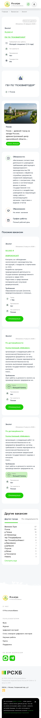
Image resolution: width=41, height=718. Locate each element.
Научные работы (9, 637)
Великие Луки (11, 526)
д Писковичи (10, 554)
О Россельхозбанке (10, 610)
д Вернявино (10, 543)
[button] (34, 4)
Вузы (5, 623)
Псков (7, 529)
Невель (8, 556)
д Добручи (9, 546)
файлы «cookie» (17, 701)
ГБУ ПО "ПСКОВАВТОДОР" (20, 85)
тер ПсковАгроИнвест (14, 540)
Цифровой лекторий (10, 630)
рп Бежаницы (10, 535)
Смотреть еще (11, 561)
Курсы (5, 641)
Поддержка (7, 645)
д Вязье (8, 551)
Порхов (8, 548)
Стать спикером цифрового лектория (17, 634)
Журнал (6, 626)
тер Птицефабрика (13, 537)
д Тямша (8, 532)
